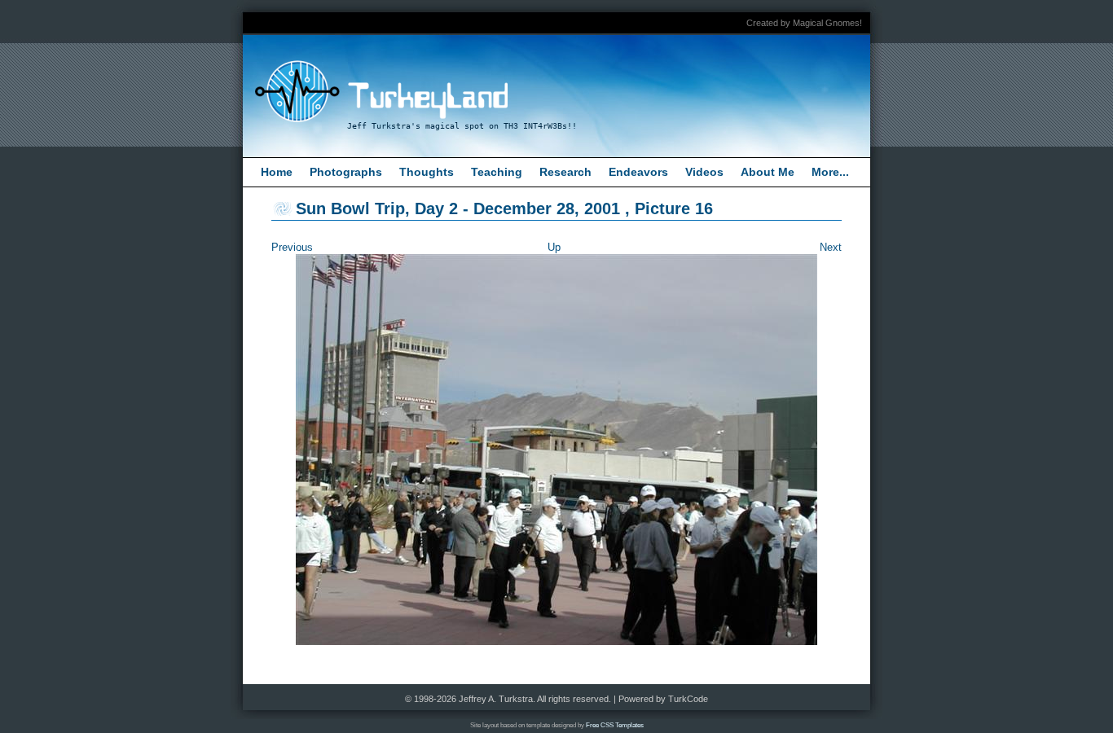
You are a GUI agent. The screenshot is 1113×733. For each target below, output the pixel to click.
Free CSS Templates (615, 725)
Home (277, 171)
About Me (767, 171)
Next (831, 247)
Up (554, 247)
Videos (704, 171)
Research (565, 171)
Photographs (346, 171)
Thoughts (426, 171)
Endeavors (638, 171)
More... (830, 171)
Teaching (496, 171)
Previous (292, 247)
